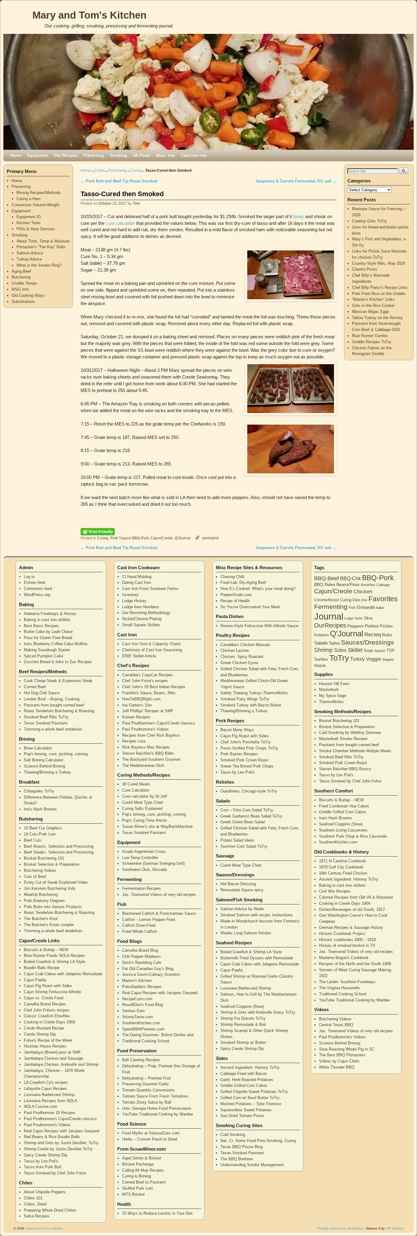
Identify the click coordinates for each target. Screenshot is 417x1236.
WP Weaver (395, 1228)
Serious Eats (133, 1010)
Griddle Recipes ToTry (371, 342)
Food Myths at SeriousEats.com (150, 1133)
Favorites (383, 599)
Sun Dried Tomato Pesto (242, 1115)
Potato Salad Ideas (237, 840)
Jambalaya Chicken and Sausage (53, 1058)
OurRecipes (330, 625)
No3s (359, 618)
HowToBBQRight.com (141, 699)
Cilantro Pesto (364, 269)
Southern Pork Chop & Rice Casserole (353, 836)
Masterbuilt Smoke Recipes (343, 738)
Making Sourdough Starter (47, 650)
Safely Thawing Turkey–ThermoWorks (254, 693)
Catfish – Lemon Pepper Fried (148, 919)
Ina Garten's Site (137, 705)
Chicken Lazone (234, 650)
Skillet (355, 650)
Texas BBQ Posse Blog (241, 1146)
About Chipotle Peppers (45, 1192)
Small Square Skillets (141, 625)
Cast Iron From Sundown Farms (150, 588)
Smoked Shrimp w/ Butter (243, 1042)
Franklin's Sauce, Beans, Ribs (149, 693)
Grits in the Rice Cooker (373, 305)
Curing (136, 170)
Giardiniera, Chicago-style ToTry (248, 791)
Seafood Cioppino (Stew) (242, 1006)
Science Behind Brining (44, 766)
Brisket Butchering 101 (44, 858)
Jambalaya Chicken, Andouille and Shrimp (61, 1064)
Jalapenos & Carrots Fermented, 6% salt (296, 181)
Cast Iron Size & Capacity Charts (151, 643)
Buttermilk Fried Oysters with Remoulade (256, 958)
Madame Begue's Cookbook (343, 957)
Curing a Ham (28, 198)
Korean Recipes (136, 717)
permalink (210, 538)
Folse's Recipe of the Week (48, 1040)
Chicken (363, 591)
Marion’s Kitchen (137, 980)
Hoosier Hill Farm (334, 683)
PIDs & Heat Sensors (35, 229)
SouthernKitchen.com (141, 1023)
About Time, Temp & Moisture (43, 241)
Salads (321, 642)
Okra (368, 618)
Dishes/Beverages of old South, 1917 (352, 909)
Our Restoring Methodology (146, 612)
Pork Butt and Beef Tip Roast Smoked (119, 181)
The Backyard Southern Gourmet (151, 759)
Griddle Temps (24, 283)
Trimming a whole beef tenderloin (53, 729)
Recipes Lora (133, 741)
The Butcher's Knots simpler (49, 924)
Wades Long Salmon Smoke (245, 933)
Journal (328, 616)
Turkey (357, 659)
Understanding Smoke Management (252, 1164)
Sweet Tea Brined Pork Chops (247, 766)
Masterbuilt (329, 689)
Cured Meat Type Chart (142, 802)
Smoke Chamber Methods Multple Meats (355, 751)
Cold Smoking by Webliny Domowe (350, 732)
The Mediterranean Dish (143, 765)
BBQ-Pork (140, 538)
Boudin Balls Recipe (42, 967)
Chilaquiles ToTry (39, 791)
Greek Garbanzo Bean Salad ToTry (251, 816)
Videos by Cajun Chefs (339, 1061)
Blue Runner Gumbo (370, 335)
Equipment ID (28, 216)
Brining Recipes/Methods (38, 192)
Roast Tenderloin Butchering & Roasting (59, 711)
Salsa (334, 643)
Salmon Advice (29, 253)
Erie (364, 600)
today (298, 216)
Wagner (388, 659)
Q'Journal (182, 538)
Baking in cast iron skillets (47, 619)
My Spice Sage (332, 695)
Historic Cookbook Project (342, 933)
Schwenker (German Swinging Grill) (153, 863)
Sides (340, 650)
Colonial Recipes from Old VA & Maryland (356, 897)
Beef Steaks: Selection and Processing (58, 852)
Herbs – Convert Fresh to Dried (149, 1139)
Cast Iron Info (194, 155)
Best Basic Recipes (41, 625)
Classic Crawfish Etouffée (47, 1016)
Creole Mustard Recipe (44, 1028)
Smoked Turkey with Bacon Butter (250, 705)
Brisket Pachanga (138, 1164)
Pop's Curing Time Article (144, 820)
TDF (390, 650)
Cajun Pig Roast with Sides (48, 985)
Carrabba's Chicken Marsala (245, 644)
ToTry (339, 658)
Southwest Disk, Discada (144, 869)
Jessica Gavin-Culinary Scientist (151, 974)
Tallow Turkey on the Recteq (377, 317)
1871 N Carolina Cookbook (342, 861)
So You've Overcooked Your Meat (250, 607)
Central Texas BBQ (336, 1024)
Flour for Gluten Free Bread (48, 637)
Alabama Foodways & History (50, 613)
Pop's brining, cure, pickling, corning (56, 754)
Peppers (355, 625)
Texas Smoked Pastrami (45, 723)
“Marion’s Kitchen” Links (373, 299)
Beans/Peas (348, 584)
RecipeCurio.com (137, 999)
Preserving (93, 155)
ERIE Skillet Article (139, 656)
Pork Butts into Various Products (53, 906)
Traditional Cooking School (145, 1041)
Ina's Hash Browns (40, 809)
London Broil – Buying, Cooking (51, 699)
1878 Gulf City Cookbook (341, 867)
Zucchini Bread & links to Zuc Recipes (58, 661)
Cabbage (383, 585)
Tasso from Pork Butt (43, 1167)
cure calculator (120, 223)
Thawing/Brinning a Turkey (47, 772)
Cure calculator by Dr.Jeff (144, 796)
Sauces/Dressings (367, 642)
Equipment (37, 155)
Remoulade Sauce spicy (241, 890)
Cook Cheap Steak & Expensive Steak (58, 680)
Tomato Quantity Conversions (148, 1090)
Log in (29, 576)
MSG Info (20, 289)
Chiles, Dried (35, 1204)
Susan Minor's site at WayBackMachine (157, 826)
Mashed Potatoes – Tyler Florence (250, 1103)
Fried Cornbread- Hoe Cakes (344, 806)
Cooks (99, 170)
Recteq (372, 635)
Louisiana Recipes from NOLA (50, 1100)
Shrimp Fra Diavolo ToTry (243, 1018)
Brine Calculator (38, 748)
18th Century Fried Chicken (343, 873)
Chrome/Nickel (326, 600)
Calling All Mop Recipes (143, 1170)
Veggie (373, 659)
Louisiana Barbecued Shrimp (49, 1094)
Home (15, 155)
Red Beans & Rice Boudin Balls (52, 1136)
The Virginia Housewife (339, 988)
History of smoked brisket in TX (347, 945)
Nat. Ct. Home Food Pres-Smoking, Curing (258, 1140)
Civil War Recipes (334, 891)
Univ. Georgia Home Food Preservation (156, 1108)
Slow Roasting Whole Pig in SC (347, 1049)
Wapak (320, 665)
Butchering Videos (40, 870)
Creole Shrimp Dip (40, 1034)
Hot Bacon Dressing (238, 884)
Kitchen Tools (28, 223)
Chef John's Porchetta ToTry (245, 742)
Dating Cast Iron (136, 582)
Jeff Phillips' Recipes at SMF (147, 711)
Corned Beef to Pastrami (144, 1182)
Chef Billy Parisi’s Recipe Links (380, 287)
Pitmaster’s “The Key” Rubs (41, 247)
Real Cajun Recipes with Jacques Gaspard (61, 1131)
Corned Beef (35, 686)
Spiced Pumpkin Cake (43, 656)
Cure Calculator (135, 790)
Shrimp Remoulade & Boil (243, 1024)
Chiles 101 (33, 1198)
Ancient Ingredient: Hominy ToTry (250, 1067)
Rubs (387, 634)
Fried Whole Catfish (139, 931)
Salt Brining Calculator (43, 760)
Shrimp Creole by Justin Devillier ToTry (58, 1149)
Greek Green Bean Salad (242, 822)
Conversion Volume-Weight (35, 205)
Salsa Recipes (36, 1216)
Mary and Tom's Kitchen (89, 15)
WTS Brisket (133, 1194)
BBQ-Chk (350, 578)
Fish (352, 607)
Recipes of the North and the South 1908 (355, 963)
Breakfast (368, 585)
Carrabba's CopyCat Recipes (147, 675)
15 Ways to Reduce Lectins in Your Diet (157, 1213)
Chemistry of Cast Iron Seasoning (152, 650)
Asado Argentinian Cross (144, 851)
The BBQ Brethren (236, 1159)
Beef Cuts (33, 840)
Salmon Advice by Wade (242, 909)
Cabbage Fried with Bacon (243, 1073)
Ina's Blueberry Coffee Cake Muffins (56, 643)
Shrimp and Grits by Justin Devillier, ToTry (61, 1143)
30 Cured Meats (136, 784)
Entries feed (34, 582)
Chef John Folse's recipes (47, 1010)
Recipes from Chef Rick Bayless (151, 735)
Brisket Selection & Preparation (51, 864)
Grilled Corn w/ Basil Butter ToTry (250, 1097)
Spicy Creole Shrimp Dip (45, 1155)
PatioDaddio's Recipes (142, 986)
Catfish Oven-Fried (138, 925)
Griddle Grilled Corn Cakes (243, 1085)
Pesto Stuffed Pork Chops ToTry (249, 748)
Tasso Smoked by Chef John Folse (55, 1173)
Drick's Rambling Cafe (141, 962)
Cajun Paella (35, 980)
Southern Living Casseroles (343, 830)
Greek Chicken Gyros (239, 662)
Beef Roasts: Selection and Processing (58, 846)
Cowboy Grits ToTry (369, 221)
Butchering (21, 277)
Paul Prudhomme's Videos (47, 1125)
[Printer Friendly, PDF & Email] (98, 531)
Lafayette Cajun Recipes (45, 1088)
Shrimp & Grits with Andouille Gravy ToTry (257, 1012)
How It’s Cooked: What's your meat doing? (258, 588)
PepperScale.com (236, 594)
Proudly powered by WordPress (340, 1228)
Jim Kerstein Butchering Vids (49, 888)
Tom (136, 203)
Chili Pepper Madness (141, 956)
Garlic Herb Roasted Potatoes (246, 1079)
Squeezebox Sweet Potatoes (246, 1110)
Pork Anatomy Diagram (44, 900)
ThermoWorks (331, 701)
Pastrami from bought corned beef (54, 705)
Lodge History (134, 600)
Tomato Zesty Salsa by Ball (146, 1102)
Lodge (349, 618)
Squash (379, 650)
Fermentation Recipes (141, 888)
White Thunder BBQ (336, 1067)
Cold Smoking (232, 1134)
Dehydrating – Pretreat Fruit (146, 1078)
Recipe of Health (235, 600)
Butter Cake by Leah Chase (48, 631)
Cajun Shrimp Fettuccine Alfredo (52, 992)
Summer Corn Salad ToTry (243, 846)
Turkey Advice (29, 259)
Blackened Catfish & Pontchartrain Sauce (159, 913)
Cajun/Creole (161, 538)
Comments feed (38, 588)
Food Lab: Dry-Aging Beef (243, 582)
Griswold (366, 607)
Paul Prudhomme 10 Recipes (49, 1112)
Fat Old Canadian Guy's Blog (147, 968)
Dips (356, 600)
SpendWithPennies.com (143, 1029)
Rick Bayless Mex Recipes (146, 747)
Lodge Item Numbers (140, 607)
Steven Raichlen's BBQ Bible (148, 753)
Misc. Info (165, 155)
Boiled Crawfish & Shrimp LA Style (54, 961)
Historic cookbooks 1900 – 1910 (347, 939)
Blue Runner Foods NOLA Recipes (54, 955)
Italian (380, 607)
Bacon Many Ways (237, 730)
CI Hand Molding (136, 576)
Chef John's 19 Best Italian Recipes (153, 686)
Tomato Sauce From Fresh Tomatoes (155, 1096)
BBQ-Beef (326, 578)
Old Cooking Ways (28, 295)
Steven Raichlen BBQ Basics (345, 769)
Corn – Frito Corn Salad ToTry (246, 810)
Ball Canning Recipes (141, 1060)
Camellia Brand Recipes (45, 1004)
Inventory (130, 594)
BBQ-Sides (324, 584)
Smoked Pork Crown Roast (244, 760)
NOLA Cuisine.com (40, 1106)
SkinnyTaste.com (137, 1017)
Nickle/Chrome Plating (141, 618)
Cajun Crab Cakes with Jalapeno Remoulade (63, 974)
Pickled (372, 625)
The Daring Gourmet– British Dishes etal (158, 1035)
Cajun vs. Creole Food (43, 998)
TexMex (321, 659)
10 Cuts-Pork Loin (40, 834)
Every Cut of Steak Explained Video (56, 882)
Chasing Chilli (232, 576)
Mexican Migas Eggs (370, 311)
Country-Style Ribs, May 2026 (378, 263)
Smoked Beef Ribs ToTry (46, 717)
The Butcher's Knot (41, 918)
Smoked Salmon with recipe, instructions (256, 915)
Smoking (118, 155)
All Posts (141, 155)
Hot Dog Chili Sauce (42, 693)
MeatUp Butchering (41, 894)
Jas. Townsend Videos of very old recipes (159, 894)
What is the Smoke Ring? (39, 265)
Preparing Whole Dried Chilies (50, 1210)
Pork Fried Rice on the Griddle (378, 293)
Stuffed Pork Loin (137, 1188)
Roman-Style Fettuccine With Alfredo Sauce (259, 625)
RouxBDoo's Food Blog (142, 1004)
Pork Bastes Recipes (239, 754)
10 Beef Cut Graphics (43, 828)
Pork (114, 538)
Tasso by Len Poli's (41, 1161)
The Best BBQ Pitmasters (342, 1055)
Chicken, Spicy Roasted (241, 656)
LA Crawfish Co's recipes (46, 1082)
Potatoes (321, 635)
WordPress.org (37, 594)
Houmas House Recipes (45, 1046)
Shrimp (323, 650)
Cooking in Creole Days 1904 (49, 1022)
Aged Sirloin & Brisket (141, 1158)
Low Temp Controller (140, 857)
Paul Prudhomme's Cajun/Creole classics (60, 1118)
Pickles (386, 626)
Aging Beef (21, 271)
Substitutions (23, 301)
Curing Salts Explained (142, 808)
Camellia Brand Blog (140, 950)
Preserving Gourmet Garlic (145, 1084)
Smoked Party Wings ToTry (244, 699)
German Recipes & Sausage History (351, 927)
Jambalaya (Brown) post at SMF (52, 1052)
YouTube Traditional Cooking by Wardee (157, 1114)
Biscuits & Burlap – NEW (46, 949)
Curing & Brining (136, 1176)
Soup (368, 650)
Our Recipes (65, 155)
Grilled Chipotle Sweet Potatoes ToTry (254, 1091)
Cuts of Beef (35, 876)
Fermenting (330, 606)
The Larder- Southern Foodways (347, 981)
